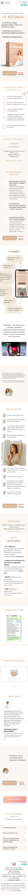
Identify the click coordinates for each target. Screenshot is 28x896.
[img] (24, 5)
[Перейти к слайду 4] (14, 686)
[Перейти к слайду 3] (13, 686)
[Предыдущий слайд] (1, 629)
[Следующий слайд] (27, 629)
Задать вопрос (15, 799)
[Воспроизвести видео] (14, 674)
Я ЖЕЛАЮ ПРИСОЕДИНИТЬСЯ (10, 73)
